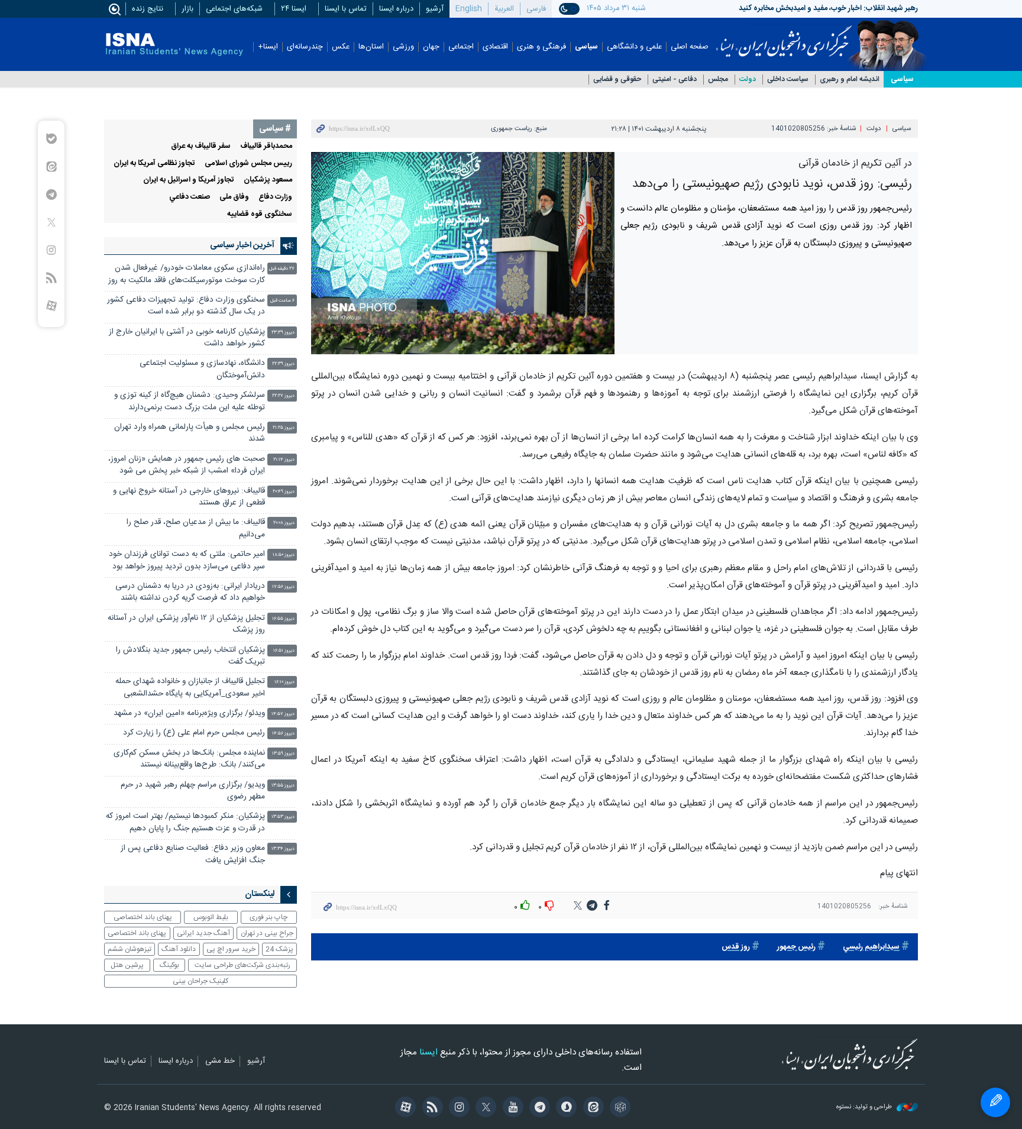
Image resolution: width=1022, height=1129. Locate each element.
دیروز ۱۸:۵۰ (284, 555)
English (468, 8)
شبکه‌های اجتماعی (234, 8)
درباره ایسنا (396, 8)
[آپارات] (404, 1108)
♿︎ (995, 1102)
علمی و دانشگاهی (634, 47)
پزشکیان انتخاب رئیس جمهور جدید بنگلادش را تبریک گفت (190, 656)
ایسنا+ (268, 47)
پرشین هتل (127, 965)
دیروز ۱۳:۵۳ (283, 817)
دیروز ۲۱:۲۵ (284, 428)
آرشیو (435, 8)
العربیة (504, 8)
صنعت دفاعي (189, 197)
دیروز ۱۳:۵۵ (283, 786)
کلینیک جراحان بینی (200, 981)
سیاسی (586, 47)
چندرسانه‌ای (305, 47)
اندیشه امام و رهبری (849, 80)
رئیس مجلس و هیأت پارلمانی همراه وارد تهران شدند (189, 433)
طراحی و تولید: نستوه (865, 1107)
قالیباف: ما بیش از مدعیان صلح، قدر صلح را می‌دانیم (196, 528)
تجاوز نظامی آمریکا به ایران (154, 163)
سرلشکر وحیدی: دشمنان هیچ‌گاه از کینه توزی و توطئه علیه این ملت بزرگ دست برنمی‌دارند (189, 401)
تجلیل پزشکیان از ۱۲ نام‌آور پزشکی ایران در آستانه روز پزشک (186, 624)
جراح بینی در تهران (267, 933)
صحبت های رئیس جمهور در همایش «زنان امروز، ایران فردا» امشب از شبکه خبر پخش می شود (186, 465)
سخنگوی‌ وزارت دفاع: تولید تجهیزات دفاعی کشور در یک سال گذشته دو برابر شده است (186, 306)
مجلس (718, 80)
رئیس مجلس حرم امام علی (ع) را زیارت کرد (194, 733)
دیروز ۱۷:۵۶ (283, 587)
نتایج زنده (147, 8)
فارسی (536, 8)
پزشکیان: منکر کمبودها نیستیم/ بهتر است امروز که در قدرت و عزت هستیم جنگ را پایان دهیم (185, 822)
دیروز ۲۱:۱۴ (284, 460)
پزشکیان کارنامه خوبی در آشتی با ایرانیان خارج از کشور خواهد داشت (187, 338)
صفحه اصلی (690, 47)
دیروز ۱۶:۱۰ (284, 682)
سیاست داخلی (787, 80)
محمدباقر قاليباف (266, 146)
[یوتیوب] (511, 1108)
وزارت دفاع (275, 197)
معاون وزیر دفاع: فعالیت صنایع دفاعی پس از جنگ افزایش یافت (193, 854)
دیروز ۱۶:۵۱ (284, 651)
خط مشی (220, 1061)
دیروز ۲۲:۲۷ (283, 396)
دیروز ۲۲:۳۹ (283, 364)
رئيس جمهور (796, 947)
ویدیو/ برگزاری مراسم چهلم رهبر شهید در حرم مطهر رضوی (193, 791)
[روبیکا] (618, 1108)
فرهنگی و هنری (541, 47)
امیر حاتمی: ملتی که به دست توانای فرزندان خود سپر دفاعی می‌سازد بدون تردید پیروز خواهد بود (187, 560)
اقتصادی (495, 47)
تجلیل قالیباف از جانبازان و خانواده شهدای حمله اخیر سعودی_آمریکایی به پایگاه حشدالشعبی (190, 687)
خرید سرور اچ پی (231, 949)
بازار (187, 8)
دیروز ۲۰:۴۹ (284, 492)
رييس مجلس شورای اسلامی (248, 163)
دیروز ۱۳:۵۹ (283, 754)
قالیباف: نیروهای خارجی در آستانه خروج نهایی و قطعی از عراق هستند (189, 497)
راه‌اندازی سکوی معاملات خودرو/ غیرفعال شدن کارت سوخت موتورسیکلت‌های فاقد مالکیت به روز (186, 274)
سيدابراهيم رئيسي (871, 947)
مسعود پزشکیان (268, 180)
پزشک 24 (279, 949)
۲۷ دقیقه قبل (282, 269)
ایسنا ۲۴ (293, 8)
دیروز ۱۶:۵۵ (283, 619)
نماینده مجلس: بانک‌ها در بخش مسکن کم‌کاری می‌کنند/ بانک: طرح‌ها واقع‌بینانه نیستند (189, 759)
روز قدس (736, 947)
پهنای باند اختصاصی (143, 917)
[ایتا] (591, 1108)
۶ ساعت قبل (282, 301)
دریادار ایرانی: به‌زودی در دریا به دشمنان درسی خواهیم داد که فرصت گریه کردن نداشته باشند (190, 592)
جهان (431, 47)
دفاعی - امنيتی (674, 80)
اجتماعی (461, 47)
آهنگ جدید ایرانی (203, 933)
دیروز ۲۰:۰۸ (284, 523)
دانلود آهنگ (178, 949)
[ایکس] (484, 1108)
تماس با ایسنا (346, 8)
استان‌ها (371, 47)
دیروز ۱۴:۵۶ (283, 733)
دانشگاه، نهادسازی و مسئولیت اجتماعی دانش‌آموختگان (202, 369)
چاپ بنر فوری (268, 917)
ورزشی (403, 47)
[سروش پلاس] (564, 1108)
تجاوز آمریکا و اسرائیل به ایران (188, 180)
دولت (747, 80)
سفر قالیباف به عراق (201, 146)
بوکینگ (169, 965)
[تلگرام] (538, 1108)
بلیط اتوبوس (210, 917)
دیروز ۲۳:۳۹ (283, 333)
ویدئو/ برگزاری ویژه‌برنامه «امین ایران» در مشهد (189, 713)
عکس (341, 47)
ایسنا (784, 37)
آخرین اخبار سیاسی (242, 245)
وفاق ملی (234, 197)
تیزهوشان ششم (129, 949)
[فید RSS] (430, 1108)
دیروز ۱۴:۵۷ (283, 714)
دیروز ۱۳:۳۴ (283, 849)
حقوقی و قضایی (617, 80)
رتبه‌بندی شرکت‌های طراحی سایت (242, 965)
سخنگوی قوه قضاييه (259, 214)
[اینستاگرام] (457, 1108)
